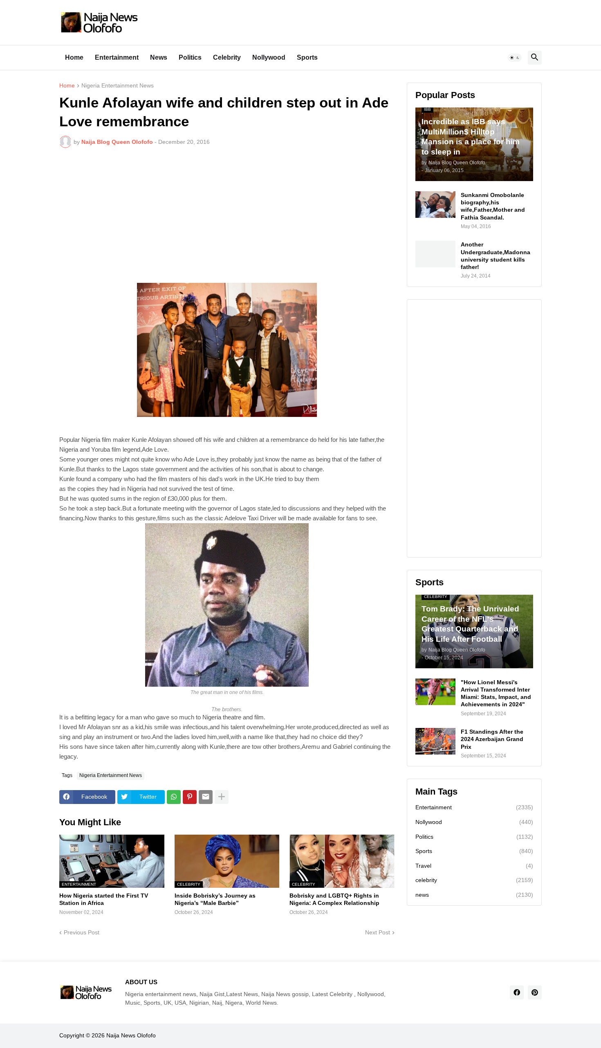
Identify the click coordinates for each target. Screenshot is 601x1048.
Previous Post (81, 932)
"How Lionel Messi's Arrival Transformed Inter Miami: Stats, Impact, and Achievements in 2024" (496, 693)
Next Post (377, 932)
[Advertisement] (227, 215)
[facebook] (517, 992)
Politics (190, 57)
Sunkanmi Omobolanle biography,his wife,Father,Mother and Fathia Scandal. (493, 206)
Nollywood (268, 57)
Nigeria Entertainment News (117, 86)
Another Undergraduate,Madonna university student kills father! (495, 255)
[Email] (206, 797)
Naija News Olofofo (131, 1035)
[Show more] (222, 797)
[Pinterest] (190, 797)
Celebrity (227, 57)
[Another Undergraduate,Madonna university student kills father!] (435, 254)
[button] (515, 58)
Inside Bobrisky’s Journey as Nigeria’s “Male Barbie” (215, 899)
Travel (474, 865)
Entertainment (117, 57)
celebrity (474, 880)
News (158, 57)
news (474, 894)
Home (74, 57)
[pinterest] (535, 992)
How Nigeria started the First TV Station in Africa (103, 899)
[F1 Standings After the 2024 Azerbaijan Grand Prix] (435, 741)
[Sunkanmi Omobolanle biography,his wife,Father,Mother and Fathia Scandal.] (435, 204)
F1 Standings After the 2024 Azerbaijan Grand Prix (492, 739)
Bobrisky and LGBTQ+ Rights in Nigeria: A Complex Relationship (334, 899)
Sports (307, 57)
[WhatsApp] (174, 797)
